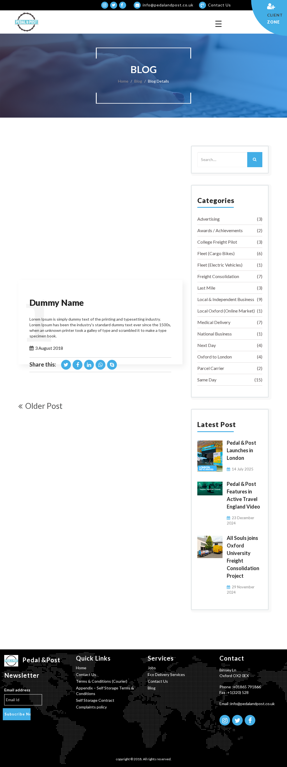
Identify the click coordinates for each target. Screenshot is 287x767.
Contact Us (86, 674)
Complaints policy (91, 707)
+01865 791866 (247, 686)
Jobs (152, 667)
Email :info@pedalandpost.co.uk (247, 703)
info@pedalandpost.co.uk (168, 5)
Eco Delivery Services (166, 674)
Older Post (44, 406)
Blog (138, 81)
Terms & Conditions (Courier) (101, 681)
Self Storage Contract (95, 700)
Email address (17, 689)
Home (123, 81)
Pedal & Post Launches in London (241, 450)
